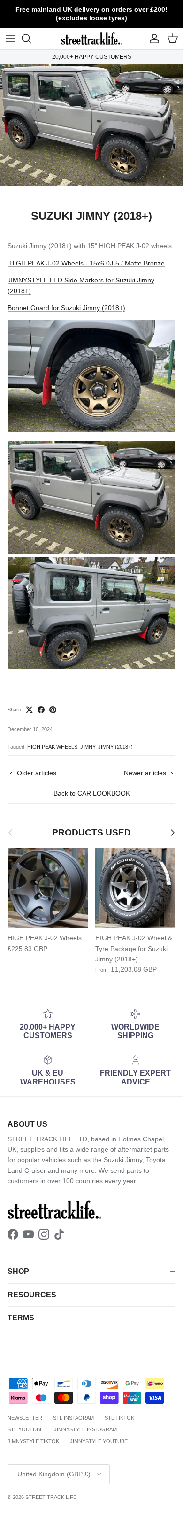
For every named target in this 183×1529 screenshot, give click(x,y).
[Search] (31, 38)
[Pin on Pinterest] (52, 709)
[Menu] (10, 38)
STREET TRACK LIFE (50, 1497)
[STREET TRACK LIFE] (91, 38)
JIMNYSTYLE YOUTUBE (99, 1441)
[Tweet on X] (29, 709)
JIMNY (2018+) (115, 746)
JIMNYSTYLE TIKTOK (33, 1441)
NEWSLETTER (25, 1417)
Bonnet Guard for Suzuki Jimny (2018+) (66, 308)
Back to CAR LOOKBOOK (91, 793)
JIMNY (87, 746)
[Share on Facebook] (41, 709)
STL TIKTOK (119, 1417)
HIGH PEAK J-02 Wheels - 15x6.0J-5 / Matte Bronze (86, 263)
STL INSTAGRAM (73, 1417)
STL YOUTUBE (25, 1429)
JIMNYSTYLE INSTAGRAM (85, 1429)
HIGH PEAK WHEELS (52, 746)
